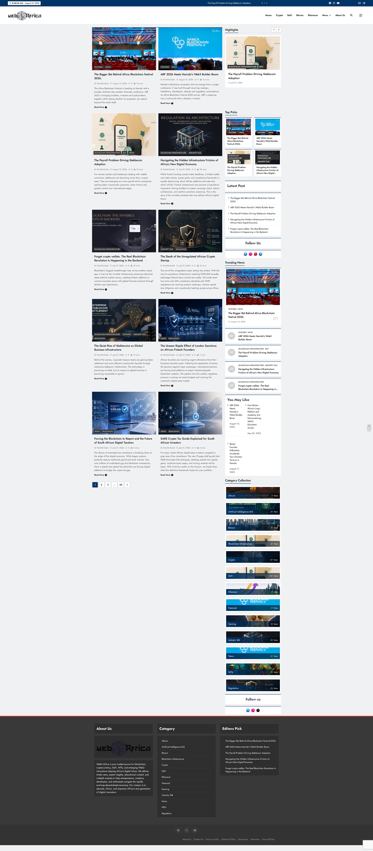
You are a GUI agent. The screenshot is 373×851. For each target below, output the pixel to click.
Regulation (181, 249)
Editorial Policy (228, 839)
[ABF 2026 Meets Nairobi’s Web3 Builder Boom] (190, 49)
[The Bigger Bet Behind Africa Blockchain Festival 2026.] (124, 49)
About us (340, 15)
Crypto (279, 15)
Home (268, 15)
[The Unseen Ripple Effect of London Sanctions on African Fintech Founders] (190, 320)
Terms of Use (268, 839)
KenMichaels (103, 83)
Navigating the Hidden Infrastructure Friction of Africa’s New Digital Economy (189, 162)
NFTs (164, 807)
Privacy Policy (212, 839)
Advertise (254, 839)
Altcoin (165, 740)
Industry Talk (195, 153)
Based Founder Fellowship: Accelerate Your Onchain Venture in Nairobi (236, 453)
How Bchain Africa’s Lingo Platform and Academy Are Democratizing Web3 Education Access (254, 416)
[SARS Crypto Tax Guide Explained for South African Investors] (190, 413)
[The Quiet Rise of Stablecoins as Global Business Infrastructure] (124, 320)
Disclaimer (243, 839)
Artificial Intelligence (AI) (173, 746)
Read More (99, 107)
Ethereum (313, 15)
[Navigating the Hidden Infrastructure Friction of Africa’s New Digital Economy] (190, 134)
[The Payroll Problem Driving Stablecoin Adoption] (124, 134)
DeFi (289, 15)
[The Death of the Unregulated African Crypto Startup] (190, 231)
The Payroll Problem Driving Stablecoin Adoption (252, 76)
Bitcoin (299, 15)
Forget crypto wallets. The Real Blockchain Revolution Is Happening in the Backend (120, 258)
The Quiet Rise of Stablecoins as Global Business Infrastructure (118, 348)
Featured (99, 67)
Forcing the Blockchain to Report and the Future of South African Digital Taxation (123, 441)
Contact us (198, 839)
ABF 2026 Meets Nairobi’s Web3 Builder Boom (189, 74)
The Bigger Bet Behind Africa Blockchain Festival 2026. (226, 3)
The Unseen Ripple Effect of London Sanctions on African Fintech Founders (189, 348)
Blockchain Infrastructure (107, 153)
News (325, 15)
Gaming (165, 789)
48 (120, 484)
